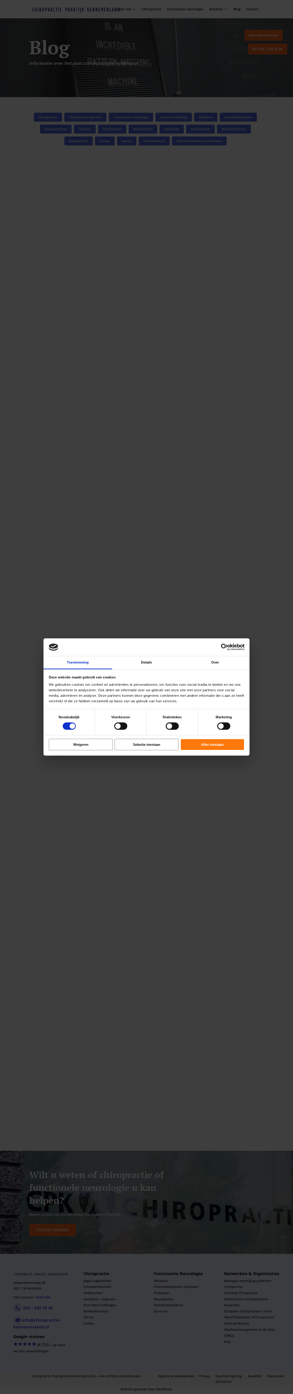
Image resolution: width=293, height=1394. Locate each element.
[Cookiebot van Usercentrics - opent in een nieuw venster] (224, 647)
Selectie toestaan (146, 744)
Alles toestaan (212, 744)
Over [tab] (215, 662)
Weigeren (80, 744)
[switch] (120, 726)
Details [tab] (146, 662)
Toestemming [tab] (78, 662)
